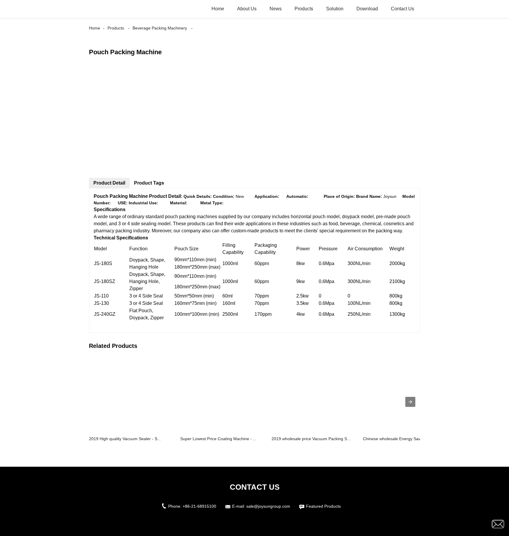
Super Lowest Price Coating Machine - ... (218, 438)
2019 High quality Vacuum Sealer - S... (125, 438)
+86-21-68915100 (199, 506)
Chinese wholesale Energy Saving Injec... (401, 438)
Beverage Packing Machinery (160, 28)
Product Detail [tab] (109, 182)
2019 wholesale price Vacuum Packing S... (311, 438)
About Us (247, 8)
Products (304, 8)
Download (367, 8)
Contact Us (402, 8)
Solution (334, 8)
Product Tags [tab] (149, 182)
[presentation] (410, 402)
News (276, 8)
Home (217, 8)
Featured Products (323, 506)
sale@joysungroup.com (268, 506)
